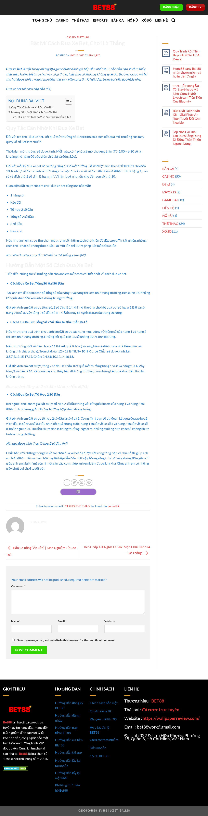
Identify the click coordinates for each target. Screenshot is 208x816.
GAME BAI (170, 200)
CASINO (62, 20)
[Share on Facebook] (67, 482)
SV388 (103, 810)
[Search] (173, 20)
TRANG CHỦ (42, 20)
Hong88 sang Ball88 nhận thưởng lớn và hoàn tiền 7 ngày (187, 72)
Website (109, 621)
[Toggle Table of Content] (66, 101)
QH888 (92, 810)
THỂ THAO (80, 20)
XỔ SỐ (147, 20)
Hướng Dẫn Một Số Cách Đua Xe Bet (34, 112)
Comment (18, 586)
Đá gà (166, 184)
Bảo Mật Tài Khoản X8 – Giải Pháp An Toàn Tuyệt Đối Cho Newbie (186, 116)
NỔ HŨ (132, 20)
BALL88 (125, 810)
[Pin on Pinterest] (89, 482)
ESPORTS (100, 20)
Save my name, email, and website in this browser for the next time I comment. (66, 640)
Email (62, 621)
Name (16, 621)
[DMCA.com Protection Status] (15, 768)
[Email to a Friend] (81, 482)
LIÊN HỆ (161, 20)
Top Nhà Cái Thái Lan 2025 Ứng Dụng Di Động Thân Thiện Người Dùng (187, 137)
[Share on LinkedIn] (78, 492)
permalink (113, 506)
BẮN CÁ (117, 20)
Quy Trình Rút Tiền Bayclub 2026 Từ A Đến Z (186, 55)
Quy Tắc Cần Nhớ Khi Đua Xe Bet (32, 107)
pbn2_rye (94, 55)
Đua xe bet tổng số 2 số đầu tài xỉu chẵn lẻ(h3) (44, 117)
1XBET (113, 810)
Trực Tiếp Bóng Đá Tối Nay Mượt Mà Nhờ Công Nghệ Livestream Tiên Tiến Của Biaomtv (187, 93)
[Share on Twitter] (74, 482)
